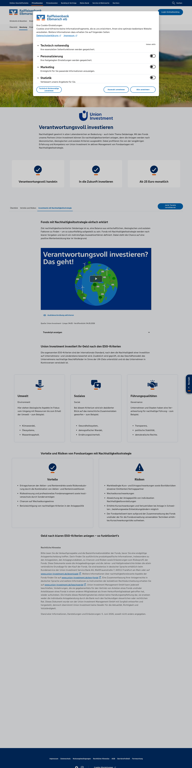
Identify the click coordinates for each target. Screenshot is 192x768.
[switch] (153, 56)
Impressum (69, 35)
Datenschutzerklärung (47, 35)
